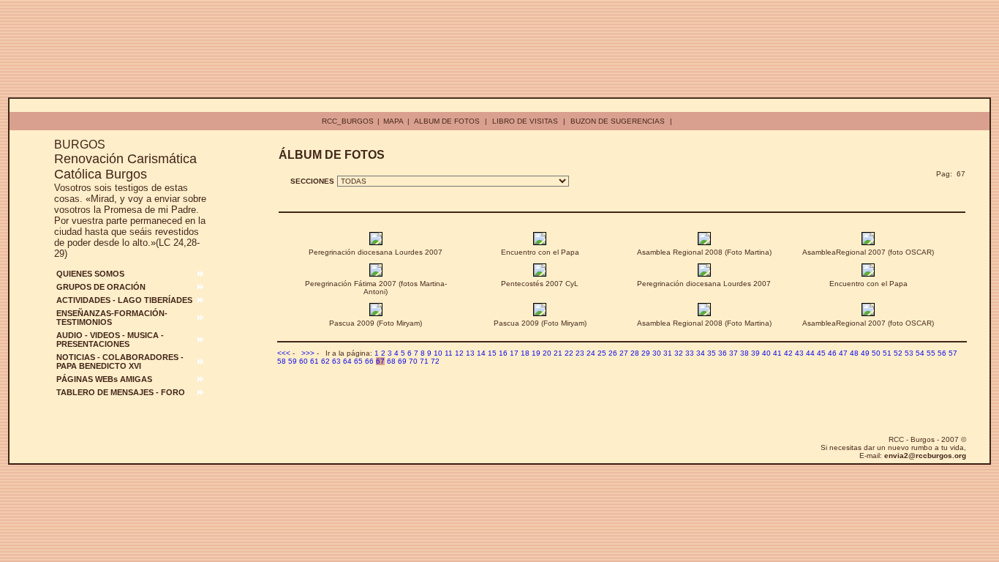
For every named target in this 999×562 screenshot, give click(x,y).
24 (591, 353)
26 (612, 353)
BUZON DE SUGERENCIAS (617, 121)
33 (689, 353)
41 (777, 353)
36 (722, 353)
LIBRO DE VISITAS (525, 121)
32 (678, 353)
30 (656, 353)
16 (503, 353)
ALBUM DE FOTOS (447, 121)
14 (481, 353)
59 (292, 361)
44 (810, 353)
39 (755, 353)
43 (799, 353)
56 (942, 353)
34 (700, 353)
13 (470, 353)
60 (303, 361)
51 (887, 353)
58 (281, 361)
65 (358, 361)
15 (492, 353)
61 (314, 361)
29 (645, 353)
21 (558, 353)
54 (920, 353)
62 (325, 361)
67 (380, 361)
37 (733, 353)
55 (931, 353)
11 (449, 353)
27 (623, 353)
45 (821, 353)
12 (459, 353)
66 (369, 361)
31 (667, 353)
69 (402, 361)
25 (601, 353)
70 (413, 361)
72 (435, 361)
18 (525, 353)
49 (865, 353)
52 (898, 353)
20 (547, 353)
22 (569, 353)
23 (580, 353)
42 (788, 353)
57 (953, 353)
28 (634, 353)
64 (347, 361)
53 (909, 353)
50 (876, 353)
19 (536, 353)
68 (391, 361)
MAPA (393, 121)
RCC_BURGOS (348, 121)
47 (843, 353)
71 (424, 361)
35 (711, 353)
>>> (307, 353)
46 (832, 353)
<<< (283, 353)
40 (766, 353)
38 (744, 353)
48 (854, 353)
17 (514, 353)
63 (336, 361)
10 (438, 353)
